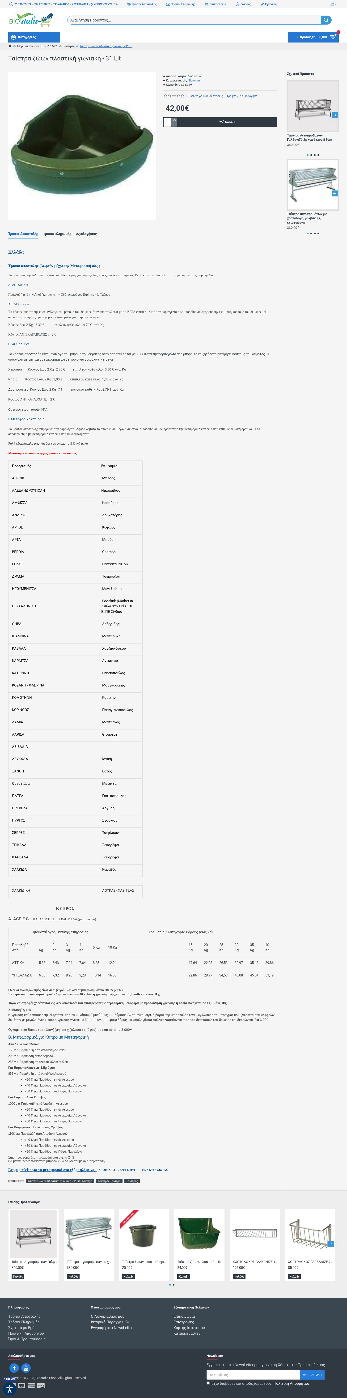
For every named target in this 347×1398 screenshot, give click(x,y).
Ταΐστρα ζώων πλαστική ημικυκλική (145, 1262)
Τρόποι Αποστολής (23, 234)
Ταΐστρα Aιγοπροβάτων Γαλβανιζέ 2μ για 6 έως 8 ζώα (309, 137)
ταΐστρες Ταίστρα (109, 1181)
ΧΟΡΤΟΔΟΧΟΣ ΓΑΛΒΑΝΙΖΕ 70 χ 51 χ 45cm (311, 1262)
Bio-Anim (194, 80)
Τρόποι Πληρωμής (57, 234)
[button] (291, 115)
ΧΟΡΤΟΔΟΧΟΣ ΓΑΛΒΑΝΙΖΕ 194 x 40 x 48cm (256, 1262)
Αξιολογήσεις (86, 234)
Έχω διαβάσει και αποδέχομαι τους (260, 1383)
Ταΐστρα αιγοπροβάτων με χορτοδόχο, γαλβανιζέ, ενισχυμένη (307, 218)
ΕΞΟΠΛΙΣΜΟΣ (49, 46)
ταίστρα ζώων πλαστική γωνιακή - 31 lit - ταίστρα (60, 1181)
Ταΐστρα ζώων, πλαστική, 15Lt (200, 1262)
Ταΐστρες (69, 46)
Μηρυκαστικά (26, 46)
